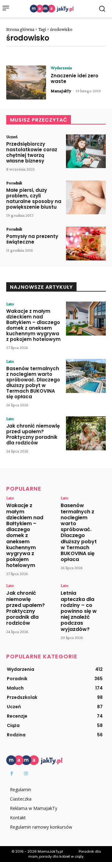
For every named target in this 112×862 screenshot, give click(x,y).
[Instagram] (25, 773)
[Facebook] (11, 773)
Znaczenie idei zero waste (74, 78)
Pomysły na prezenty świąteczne (32, 239)
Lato (10, 304)
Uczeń (12, 136)
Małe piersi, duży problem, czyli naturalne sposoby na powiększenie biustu (33, 198)
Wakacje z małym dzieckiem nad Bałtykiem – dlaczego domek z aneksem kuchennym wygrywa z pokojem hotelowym (33, 325)
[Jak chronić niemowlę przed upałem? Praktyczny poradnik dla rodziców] (86, 433)
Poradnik (14, 183)
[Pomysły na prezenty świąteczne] (86, 244)
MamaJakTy (61, 90)
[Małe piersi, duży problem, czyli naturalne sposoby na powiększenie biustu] (86, 198)
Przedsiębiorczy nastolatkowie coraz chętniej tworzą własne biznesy (31, 152)
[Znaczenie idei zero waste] (26, 82)
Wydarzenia (61, 67)
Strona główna (20, 29)
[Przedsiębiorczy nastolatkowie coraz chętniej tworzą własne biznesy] (86, 151)
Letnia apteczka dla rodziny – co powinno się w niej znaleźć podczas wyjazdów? (79, 610)
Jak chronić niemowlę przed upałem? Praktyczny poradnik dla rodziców (33, 434)
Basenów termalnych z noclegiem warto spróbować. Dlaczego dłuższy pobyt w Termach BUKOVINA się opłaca (33, 382)
